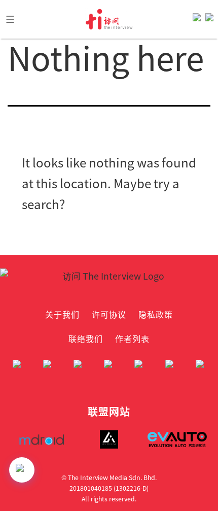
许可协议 (109, 314)
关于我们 (62, 314)
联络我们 (85, 338)
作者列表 (132, 338)
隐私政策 (155, 314)
